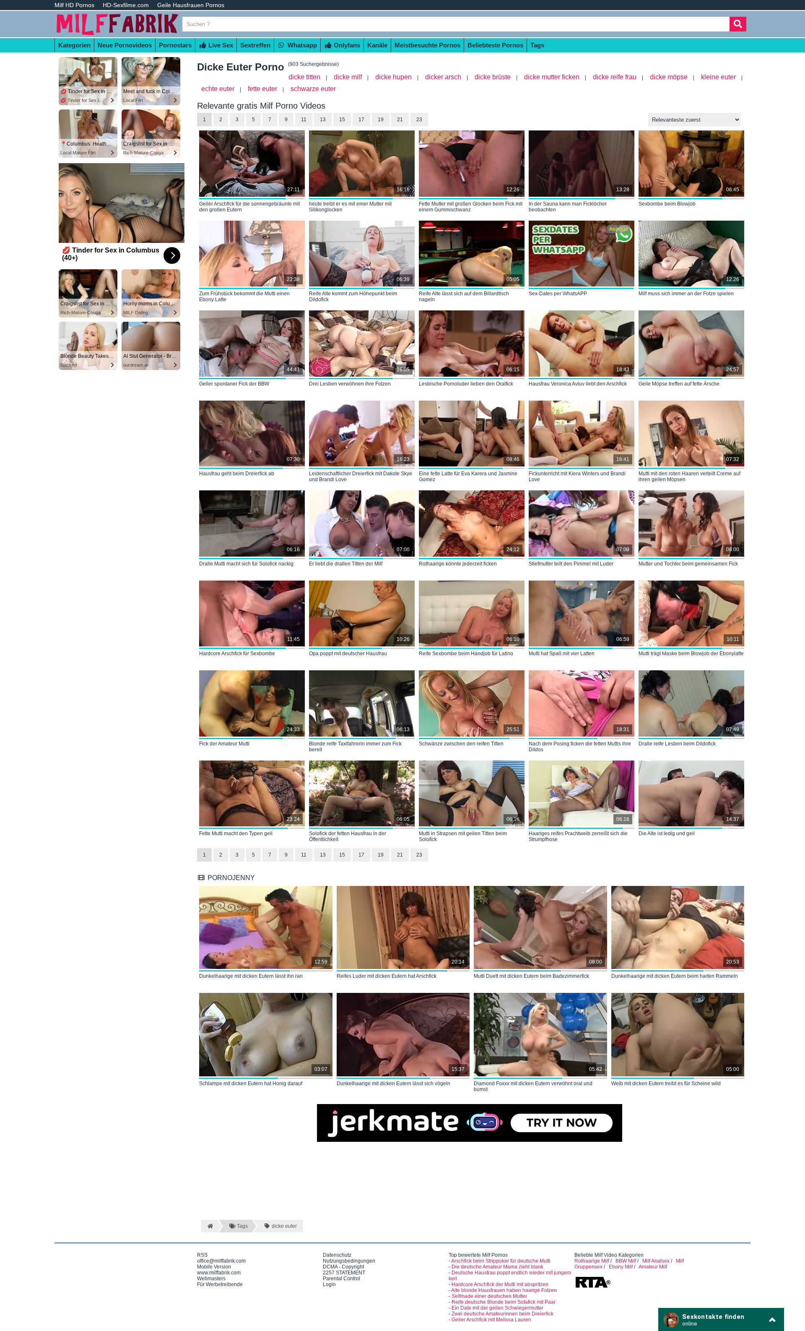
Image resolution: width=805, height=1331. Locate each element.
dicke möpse (669, 77)
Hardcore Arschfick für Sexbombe (237, 653)
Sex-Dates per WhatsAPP (558, 294)
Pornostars (175, 45)
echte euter (217, 88)
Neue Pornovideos (125, 45)
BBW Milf (625, 1261)
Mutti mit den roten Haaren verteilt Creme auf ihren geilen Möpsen (689, 476)
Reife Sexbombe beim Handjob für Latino (466, 653)
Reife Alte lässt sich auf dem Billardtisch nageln (464, 296)
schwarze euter (313, 88)
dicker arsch (443, 77)
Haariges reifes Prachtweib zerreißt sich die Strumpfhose (578, 836)
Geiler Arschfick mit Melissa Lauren (491, 1320)
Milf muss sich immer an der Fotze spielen (686, 294)
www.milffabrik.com (219, 1273)
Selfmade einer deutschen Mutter (489, 1296)
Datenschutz (337, 1255)
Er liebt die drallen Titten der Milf (345, 564)
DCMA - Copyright (343, 1267)
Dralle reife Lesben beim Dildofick (677, 744)
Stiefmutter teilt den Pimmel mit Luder (571, 564)
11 (303, 119)
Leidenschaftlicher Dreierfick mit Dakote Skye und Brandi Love (360, 476)
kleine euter (718, 77)
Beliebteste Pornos (495, 45)
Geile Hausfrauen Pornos (190, 5)
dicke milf (348, 77)
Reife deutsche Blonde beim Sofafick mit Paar (504, 1302)
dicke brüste (493, 77)
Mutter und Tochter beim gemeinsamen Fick (688, 564)
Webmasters (211, 1279)
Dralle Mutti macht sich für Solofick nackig (246, 564)
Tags (537, 45)
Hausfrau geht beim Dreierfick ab (236, 474)
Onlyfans (346, 45)
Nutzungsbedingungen (349, 1261)
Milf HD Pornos (74, 5)
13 (323, 119)
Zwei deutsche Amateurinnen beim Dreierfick (502, 1314)
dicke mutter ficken (551, 77)
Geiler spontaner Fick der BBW (234, 384)
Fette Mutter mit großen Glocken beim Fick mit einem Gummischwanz (470, 207)
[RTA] (592, 1287)
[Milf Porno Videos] (117, 34)
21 (400, 119)
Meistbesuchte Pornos (427, 45)
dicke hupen (393, 77)
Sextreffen (255, 45)
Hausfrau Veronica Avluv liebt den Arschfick (578, 384)
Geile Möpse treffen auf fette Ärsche (679, 384)
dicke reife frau (614, 77)
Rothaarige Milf (591, 1261)
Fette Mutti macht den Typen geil (236, 833)
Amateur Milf (653, 1267)
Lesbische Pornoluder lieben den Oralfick (466, 384)
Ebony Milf (621, 1267)
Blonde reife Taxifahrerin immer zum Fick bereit (355, 747)
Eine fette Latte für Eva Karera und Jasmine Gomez (468, 476)
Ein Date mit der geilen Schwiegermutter (497, 1308)
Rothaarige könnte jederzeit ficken (458, 564)
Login (329, 1284)
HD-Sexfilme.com (126, 5)
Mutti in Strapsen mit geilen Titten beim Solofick (463, 836)
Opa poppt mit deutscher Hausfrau (348, 653)
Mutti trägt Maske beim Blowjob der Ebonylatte (691, 653)
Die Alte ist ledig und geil (667, 833)
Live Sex (220, 45)
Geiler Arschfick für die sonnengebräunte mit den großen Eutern (249, 207)
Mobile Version (214, 1267)
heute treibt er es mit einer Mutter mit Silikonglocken (350, 207)
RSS (202, 1255)
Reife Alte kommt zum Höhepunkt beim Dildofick (353, 296)
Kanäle (377, 45)
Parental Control (341, 1279)
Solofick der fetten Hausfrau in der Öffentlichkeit (347, 836)
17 (361, 119)
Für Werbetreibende (220, 1284)
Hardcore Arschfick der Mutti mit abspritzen (500, 1284)
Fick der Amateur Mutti (224, 744)
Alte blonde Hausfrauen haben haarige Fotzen (504, 1290)
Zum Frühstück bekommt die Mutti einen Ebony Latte (244, 296)
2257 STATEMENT (344, 1273)
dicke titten (304, 77)
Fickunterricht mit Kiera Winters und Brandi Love (577, 476)
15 (342, 119)
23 (419, 119)
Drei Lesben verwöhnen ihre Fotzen (350, 384)
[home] (209, 1226)
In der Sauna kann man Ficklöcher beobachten (568, 207)
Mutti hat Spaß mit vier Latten (562, 653)
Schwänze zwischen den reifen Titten (461, 744)
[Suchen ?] (738, 24)
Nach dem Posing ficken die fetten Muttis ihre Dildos (580, 747)
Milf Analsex (656, 1261)
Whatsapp (301, 45)
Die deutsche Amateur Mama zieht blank (497, 1267)
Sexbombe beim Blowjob (667, 204)
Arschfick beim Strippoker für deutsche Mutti (501, 1261)
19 (381, 119)
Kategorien (74, 45)
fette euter (262, 88)
